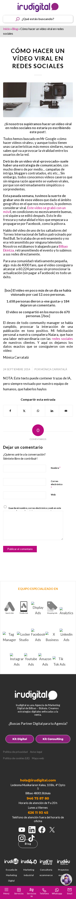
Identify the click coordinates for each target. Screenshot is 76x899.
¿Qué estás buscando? (38, 19)
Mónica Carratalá (54, 369)
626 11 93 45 (38, 813)
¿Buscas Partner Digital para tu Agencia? (38, 723)
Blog (15, 29)
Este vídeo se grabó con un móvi (34, 210)
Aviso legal (36, 751)
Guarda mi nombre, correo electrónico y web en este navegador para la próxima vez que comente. (34, 510)
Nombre (55, 467)
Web (53, 494)
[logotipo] (38, 7)
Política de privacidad (15, 751)
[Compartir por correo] (66, 410)
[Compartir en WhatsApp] (38, 410)
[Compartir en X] (24, 410)
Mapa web (38, 758)
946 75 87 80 (38, 798)
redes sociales (62, 339)
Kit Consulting (53, 739)
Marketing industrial (28, 872)
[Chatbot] (66, 879)
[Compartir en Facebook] (10, 410)
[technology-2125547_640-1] (38, 99)
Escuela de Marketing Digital (11, 875)
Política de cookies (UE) (16, 758)
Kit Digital (19, 739)
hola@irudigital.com (38, 780)
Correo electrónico (57, 484)
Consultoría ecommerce (46, 872)
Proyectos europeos (63, 872)
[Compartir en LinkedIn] (52, 410)
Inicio (6, 29)
